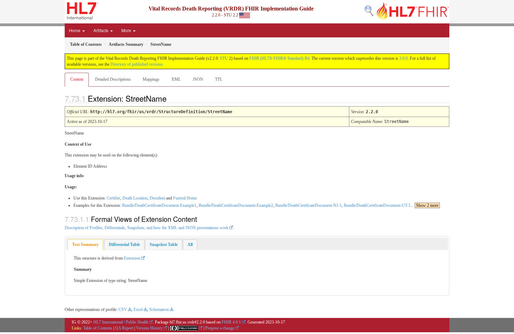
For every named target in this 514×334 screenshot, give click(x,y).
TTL (218, 79)
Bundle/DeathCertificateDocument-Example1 (159, 205)
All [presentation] (190, 244)
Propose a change (219, 328)
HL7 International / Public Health (120, 322)
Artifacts (101, 30)
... (424, 205)
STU (224, 58)
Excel (138, 309)
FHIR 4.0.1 (231, 322)
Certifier (113, 198)
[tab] (85, 244)
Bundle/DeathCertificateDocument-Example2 (236, 205)
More (126, 30)
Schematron (159, 309)
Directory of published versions (136, 64)
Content (76, 79)
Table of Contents (97, 328)
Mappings (151, 79)
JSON (198, 79)
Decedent (157, 198)
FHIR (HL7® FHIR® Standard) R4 (279, 58)
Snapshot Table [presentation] (164, 244)
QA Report (124, 328)
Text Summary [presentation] (85, 244)
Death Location (135, 198)
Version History (149, 328)
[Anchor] (172, 98)
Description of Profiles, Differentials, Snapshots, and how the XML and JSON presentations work (146, 227)
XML (176, 79)
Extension (132, 258)
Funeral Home (185, 198)
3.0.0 (403, 58)
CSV (123, 309)
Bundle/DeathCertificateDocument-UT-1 (377, 205)
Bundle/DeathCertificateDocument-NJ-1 (308, 205)
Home (75, 30)
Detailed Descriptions (113, 79)
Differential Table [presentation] (124, 244)
